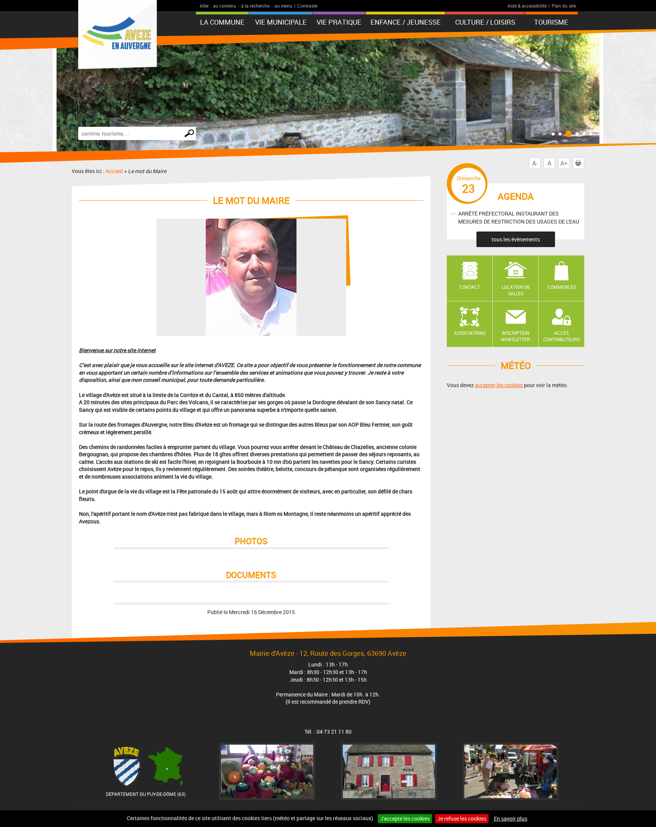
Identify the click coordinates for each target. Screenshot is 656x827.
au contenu (224, 6)
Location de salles (515, 290)
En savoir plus (510, 818)
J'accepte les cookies (405, 818)
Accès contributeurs (561, 336)
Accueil (114, 171)
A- (535, 163)
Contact (469, 287)
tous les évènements (516, 239)
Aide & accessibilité (527, 6)
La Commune (222, 22)
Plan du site (564, 6)
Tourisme (551, 22)
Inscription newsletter (515, 336)
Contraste (307, 6)
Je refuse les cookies (461, 818)
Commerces (561, 287)
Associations (470, 333)
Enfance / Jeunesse (406, 22)
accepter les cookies (499, 385)
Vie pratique (339, 22)
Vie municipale (281, 22)
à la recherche (255, 6)
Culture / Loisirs (485, 22)
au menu (283, 6)
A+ (564, 163)
